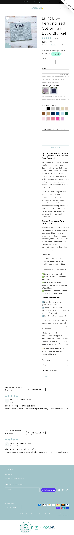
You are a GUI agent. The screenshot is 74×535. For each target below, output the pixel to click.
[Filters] (28, 389)
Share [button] (46, 376)
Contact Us (9, 474)
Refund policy (34, 514)
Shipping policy (64, 514)
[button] (4, 8)
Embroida (25, 514)
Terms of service (54, 514)
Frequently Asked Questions (14, 478)
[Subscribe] (37, 490)
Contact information (63, 515)
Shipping (53, 45)
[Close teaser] (60, 2)
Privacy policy (43, 514)
